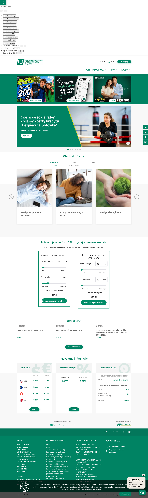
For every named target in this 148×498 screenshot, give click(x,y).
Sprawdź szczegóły (35, 101)
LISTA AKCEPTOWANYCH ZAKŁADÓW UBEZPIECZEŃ (88, 461)
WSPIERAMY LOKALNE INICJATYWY (29, 479)
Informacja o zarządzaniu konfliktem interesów (55, 453)
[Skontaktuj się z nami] (145, 127)
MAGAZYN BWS (81, 472)
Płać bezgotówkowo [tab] (74, 164)
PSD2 (48, 447)
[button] (106, 69)
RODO (48, 445)
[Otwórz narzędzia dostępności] (3, 2)
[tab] (68, 149)
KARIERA (20, 477)
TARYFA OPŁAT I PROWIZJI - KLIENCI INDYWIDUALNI (88, 448)
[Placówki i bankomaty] (145, 132)
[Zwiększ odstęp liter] (21, 53)
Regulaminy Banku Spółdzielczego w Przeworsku (58, 458)
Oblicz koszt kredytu (74, 101)
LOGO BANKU (21, 471)
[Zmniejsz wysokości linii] (19, 51)
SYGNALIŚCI (21, 464)
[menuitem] (96, 69)
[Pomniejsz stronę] (22, 46)
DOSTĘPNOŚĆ (21, 466)
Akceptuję (125, 494)
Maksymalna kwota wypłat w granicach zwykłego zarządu (56, 463)
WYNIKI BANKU (22, 469)
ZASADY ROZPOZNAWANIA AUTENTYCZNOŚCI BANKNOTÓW (87, 476)
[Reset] (1, 11)
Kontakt (102, 62)
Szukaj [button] (113, 62)
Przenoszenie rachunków (55, 479)
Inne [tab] (93, 163)
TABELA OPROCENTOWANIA (85, 445)
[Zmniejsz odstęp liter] (18, 53)
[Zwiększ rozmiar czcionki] (18, 48)
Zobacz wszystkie (74, 347)
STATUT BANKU (22, 450)
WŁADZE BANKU (22, 447)
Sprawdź (112, 101)
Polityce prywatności (94, 489)
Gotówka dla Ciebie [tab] (54, 164)
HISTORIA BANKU (23, 445)
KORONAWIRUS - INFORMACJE (86, 467)
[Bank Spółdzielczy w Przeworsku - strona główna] (30, 62)
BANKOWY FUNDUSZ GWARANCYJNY (88, 465)
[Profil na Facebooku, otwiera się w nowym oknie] (123, 432)
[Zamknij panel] (5, 11)
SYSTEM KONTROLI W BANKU (27, 462)
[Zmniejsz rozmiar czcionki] (15, 48)
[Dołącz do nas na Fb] (145, 137)
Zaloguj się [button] (124, 62)
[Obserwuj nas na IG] (145, 142)
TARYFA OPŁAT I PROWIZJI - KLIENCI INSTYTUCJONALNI (88, 453)
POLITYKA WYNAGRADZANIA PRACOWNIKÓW (26, 458)
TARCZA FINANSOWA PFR (84, 470)
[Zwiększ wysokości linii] (22, 51)
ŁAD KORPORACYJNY (24, 452)
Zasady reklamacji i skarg (55, 450)
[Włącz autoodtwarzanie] (128, 143)
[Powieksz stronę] (25, 46)
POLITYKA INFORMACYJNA (26, 454)
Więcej (19, 337)
